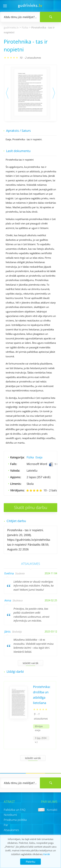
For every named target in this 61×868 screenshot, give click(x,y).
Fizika (25, 27)
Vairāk (46, 854)
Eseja (39, 457)
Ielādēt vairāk (30, 663)
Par (6, 825)
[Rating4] (37, 490)
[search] (50, 782)
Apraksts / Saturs (18, 130)
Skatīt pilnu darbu (30, 507)
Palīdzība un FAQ (14, 810)
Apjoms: (15, 477)
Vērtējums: (17, 490)
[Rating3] (34, 490)
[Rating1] (27, 490)
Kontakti (52, 810)
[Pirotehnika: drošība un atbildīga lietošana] (18, 717)
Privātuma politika (15, 820)
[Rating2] (31, 490)
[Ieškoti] (50, 17)
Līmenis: (15, 483)
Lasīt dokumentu (18, 151)
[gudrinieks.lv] (30, 6)
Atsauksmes (11, 830)
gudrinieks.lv (11, 27)
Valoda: (15, 470)
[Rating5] (40, 490)
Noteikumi (10, 815)
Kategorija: (17, 457)
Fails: (13, 464)
